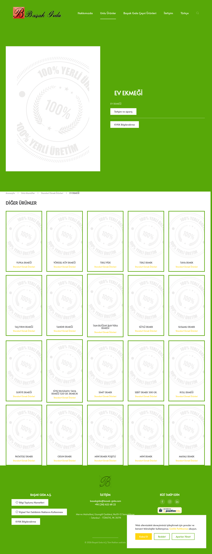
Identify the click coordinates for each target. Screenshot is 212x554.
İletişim (168, 13)
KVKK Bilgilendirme (124, 124)
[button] (197, 13)
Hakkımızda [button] (85, 13)
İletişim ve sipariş (123, 111)
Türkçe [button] (185, 13)
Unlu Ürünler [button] (108, 13)
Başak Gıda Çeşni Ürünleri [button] (139, 13)
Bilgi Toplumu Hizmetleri (31, 502)
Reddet (162, 536)
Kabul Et (143, 536)
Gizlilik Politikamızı (178, 528)
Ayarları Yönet (183, 536)
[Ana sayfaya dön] (37, 13)
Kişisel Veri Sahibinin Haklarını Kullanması (41, 512)
